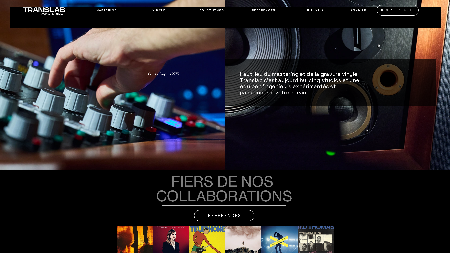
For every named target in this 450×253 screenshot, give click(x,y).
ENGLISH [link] (358, 9)
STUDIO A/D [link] (107, 28)
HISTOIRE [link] (315, 9)
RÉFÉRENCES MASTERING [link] (275, 28)
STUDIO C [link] (105, 45)
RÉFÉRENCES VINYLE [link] (271, 37)
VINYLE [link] (159, 10)
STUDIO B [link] (105, 37)
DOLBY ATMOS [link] (212, 10)
